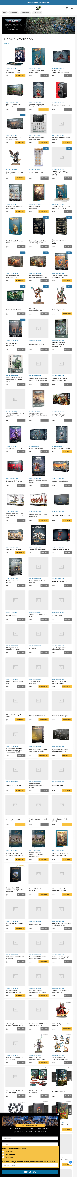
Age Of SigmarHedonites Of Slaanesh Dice (61, 924)
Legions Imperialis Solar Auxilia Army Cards (38, 242)
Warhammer (13, 12)
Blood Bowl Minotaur (37, 716)
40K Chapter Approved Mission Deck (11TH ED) (14, 1025)
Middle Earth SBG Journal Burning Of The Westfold (14, 890)
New (4, 12)
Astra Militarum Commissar (11, 344)
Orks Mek (32, 649)
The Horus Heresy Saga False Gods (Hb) (60, 957)
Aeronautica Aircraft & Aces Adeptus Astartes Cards (14, 379)
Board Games (25, 12)
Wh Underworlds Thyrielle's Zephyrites (60, 1058)
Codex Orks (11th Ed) (59, 582)
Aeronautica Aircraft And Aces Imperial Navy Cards (38, 379)
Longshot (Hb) (57, 785)
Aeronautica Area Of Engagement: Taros (59, 379)
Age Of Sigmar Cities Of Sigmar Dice (14, 1058)
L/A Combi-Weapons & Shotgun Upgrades (60, 750)
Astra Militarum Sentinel (61, 515)
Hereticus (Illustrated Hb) (61, 105)
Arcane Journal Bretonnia (34, 207)
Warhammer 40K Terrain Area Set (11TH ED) (38, 1025)
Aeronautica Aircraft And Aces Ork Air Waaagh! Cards (15, 415)
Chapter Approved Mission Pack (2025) (13, 71)
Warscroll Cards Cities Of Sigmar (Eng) (15, 1092)
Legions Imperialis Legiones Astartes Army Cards (61, 242)
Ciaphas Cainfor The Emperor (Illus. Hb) (59, 890)
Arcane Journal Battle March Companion (60, 854)
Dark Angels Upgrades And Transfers (14, 207)
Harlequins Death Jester (61, 448)
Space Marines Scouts (60, 481)
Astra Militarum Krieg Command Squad (13, 138)
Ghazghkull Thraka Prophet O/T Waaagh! (14, 648)
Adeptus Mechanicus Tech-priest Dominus (36, 105)
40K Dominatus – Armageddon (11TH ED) (37, 991)
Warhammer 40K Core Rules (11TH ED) (60, 991)
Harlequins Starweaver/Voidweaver (60, 71)
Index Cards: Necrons (14, 310)
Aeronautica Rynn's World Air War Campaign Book (38, 415)
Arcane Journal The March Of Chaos (59, 682)
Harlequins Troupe (36, 448)
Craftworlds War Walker (60, 549)
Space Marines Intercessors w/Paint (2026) (36, 785)
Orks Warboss (57, 615)
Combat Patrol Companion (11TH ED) (14, 991)
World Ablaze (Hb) (58, 1092)
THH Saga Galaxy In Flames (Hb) (36, 682)
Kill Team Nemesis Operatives (35, 1092)
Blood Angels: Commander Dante (36, 310)
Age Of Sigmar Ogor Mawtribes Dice (59, 648)
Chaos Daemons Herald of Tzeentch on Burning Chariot (14, 515)
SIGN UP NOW (30, 1172)
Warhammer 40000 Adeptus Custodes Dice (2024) (60, 173)
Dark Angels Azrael (59, 310)
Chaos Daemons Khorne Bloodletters (38, 515)
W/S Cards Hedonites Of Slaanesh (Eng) (15, 957)
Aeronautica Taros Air (37, 344)
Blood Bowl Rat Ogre (60, 716)
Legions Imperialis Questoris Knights (12, 276)
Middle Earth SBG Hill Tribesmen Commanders (15, 854)
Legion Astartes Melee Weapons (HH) (37, 138)
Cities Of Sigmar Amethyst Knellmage (37, 1058)
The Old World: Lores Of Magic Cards (38, 71)
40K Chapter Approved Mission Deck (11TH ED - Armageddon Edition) (14, 750)
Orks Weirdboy (11, 615)
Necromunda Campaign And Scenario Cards (38, 750)
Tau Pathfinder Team (13, 549)
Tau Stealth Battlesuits (37, 549)
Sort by (7, 43)
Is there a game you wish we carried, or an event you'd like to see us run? (30, 1162)
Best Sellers (37, 12)
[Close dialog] (58, 1114)
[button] (70, 1162)
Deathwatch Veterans (14, 481)
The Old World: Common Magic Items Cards (61, 207)
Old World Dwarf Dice (37, 173)
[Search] (8, 8)
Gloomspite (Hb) (35, 924)
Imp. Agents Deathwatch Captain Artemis (15, 173)
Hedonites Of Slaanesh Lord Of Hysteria (37, 957)
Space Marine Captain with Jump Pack (60, 276)
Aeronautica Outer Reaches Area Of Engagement (59, 344)
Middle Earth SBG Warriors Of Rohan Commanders (36, 854)
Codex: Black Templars (14, 448)
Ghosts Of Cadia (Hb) (13, 785)
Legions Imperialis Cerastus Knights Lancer (38, 276)
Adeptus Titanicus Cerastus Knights (58, 415)
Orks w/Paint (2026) (13, 820)
